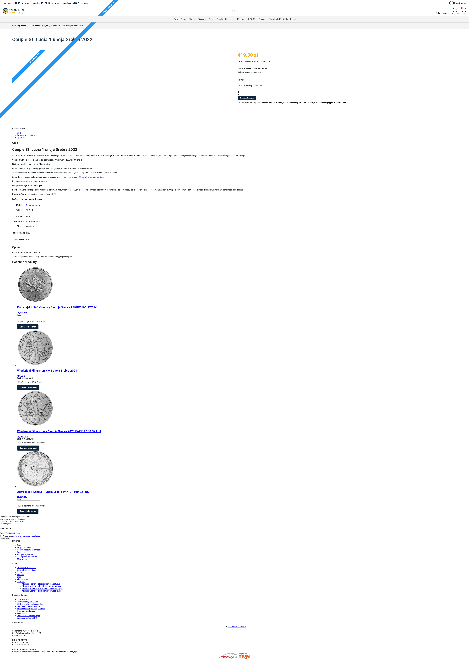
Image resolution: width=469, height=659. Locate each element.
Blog (19, 577)
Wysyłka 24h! (275, 19)
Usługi (293, 19)
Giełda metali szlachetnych (28, 616)
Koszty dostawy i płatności (29, 550)
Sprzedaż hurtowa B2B (27, 618)
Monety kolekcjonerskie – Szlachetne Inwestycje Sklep (81, 177)
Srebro (184, 19)
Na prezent (230, 19)
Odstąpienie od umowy (27, 557)
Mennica (240, 19)
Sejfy (285, 19)
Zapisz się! (5, 538)
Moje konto (22, 559)
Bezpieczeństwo (24, 547)
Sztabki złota (23, 599)
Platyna (192, 19)
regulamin (36, 536)
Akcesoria (21, 613)
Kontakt (20, 574)
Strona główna (19, 26)
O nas (19, 572)
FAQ (19, 545)
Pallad (211, 19)
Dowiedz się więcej (28, 387)
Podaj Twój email (7, 533)
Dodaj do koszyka (247, 98)
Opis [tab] (19, 133)
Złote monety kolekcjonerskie (30, 604)
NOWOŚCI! (251, 19)
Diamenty (202, 19)
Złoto (175, 19)
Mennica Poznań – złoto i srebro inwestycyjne (41, 584)
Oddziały (21, 581)
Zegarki (219, 19)
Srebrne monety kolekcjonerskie (298, 103)
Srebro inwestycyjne (38, 26)
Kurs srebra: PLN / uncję (16, 3)
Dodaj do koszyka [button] (28, 327)
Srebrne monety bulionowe (28, 606)
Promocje (263, 19)
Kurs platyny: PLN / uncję (75, 3)
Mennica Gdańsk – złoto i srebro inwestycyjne (41, 591)
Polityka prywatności (26, 554)
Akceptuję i (21, 536)
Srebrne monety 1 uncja (271, 103)
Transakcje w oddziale (26, 567)
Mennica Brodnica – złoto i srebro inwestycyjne (42, 588)
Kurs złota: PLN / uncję (46, 3)
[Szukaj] (231, 11)
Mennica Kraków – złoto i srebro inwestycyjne (41, 586)
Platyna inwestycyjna (26, 611)
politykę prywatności (21, 536)
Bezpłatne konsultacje (26, 570)
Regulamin (21, 552)
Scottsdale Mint (33, 221)
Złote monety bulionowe (27, 602)
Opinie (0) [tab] (21, 137)
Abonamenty (22, 579)
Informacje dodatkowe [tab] (27, 135)
